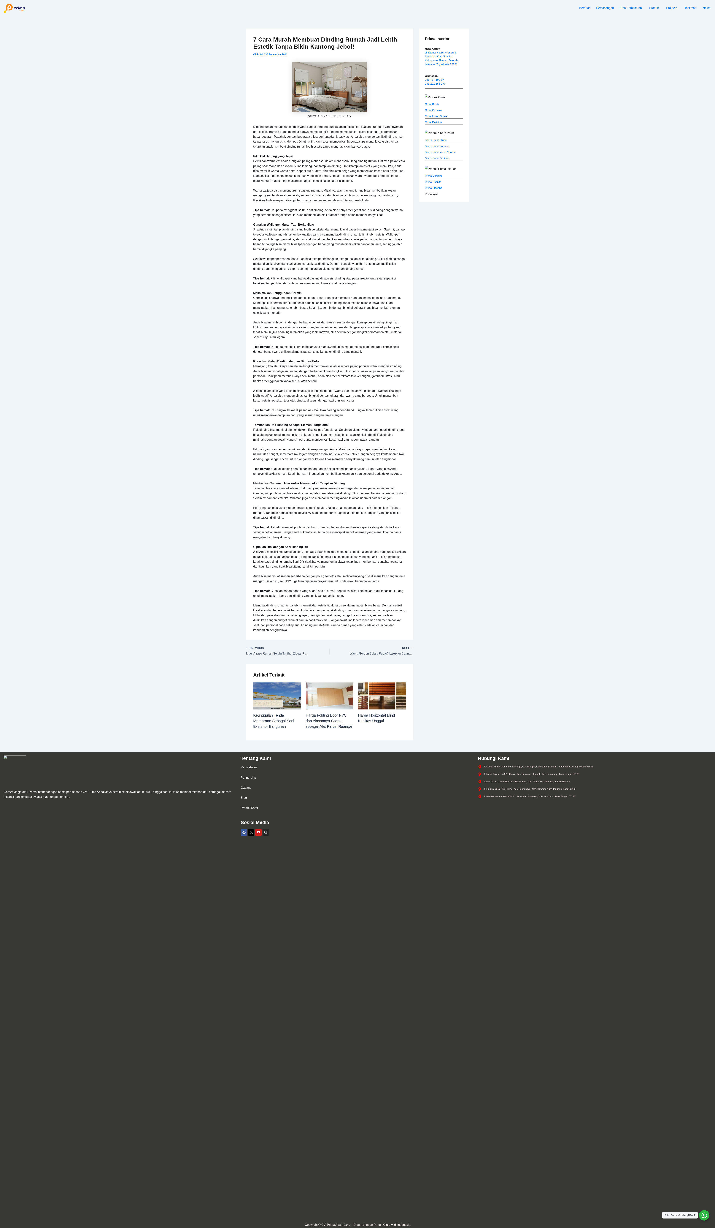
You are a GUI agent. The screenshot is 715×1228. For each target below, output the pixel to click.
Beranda (585, 8)
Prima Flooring (433, 187)
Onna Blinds (432, 104)
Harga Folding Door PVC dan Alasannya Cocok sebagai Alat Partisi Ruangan (329, 720)
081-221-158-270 (435, 83)
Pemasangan (605, 8)
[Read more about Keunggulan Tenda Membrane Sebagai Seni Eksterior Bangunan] (277, 695)
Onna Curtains (433, 110)
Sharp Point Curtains (437, 146)
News (706, 8)
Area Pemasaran (630, 8)
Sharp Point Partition (437, 158)
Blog (244, 797)
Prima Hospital (433, 181)
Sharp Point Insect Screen (440, 152)
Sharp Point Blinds (436, 139)
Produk (654, 8)
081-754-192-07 (434, 79)
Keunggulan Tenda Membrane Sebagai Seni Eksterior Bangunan (273, 720)
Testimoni (690, 8)
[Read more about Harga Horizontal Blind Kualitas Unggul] (382, 695)
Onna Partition (433, 122)
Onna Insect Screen (436, 116)
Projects (671, 8)
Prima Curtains (433, 175)
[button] (631, 8)
